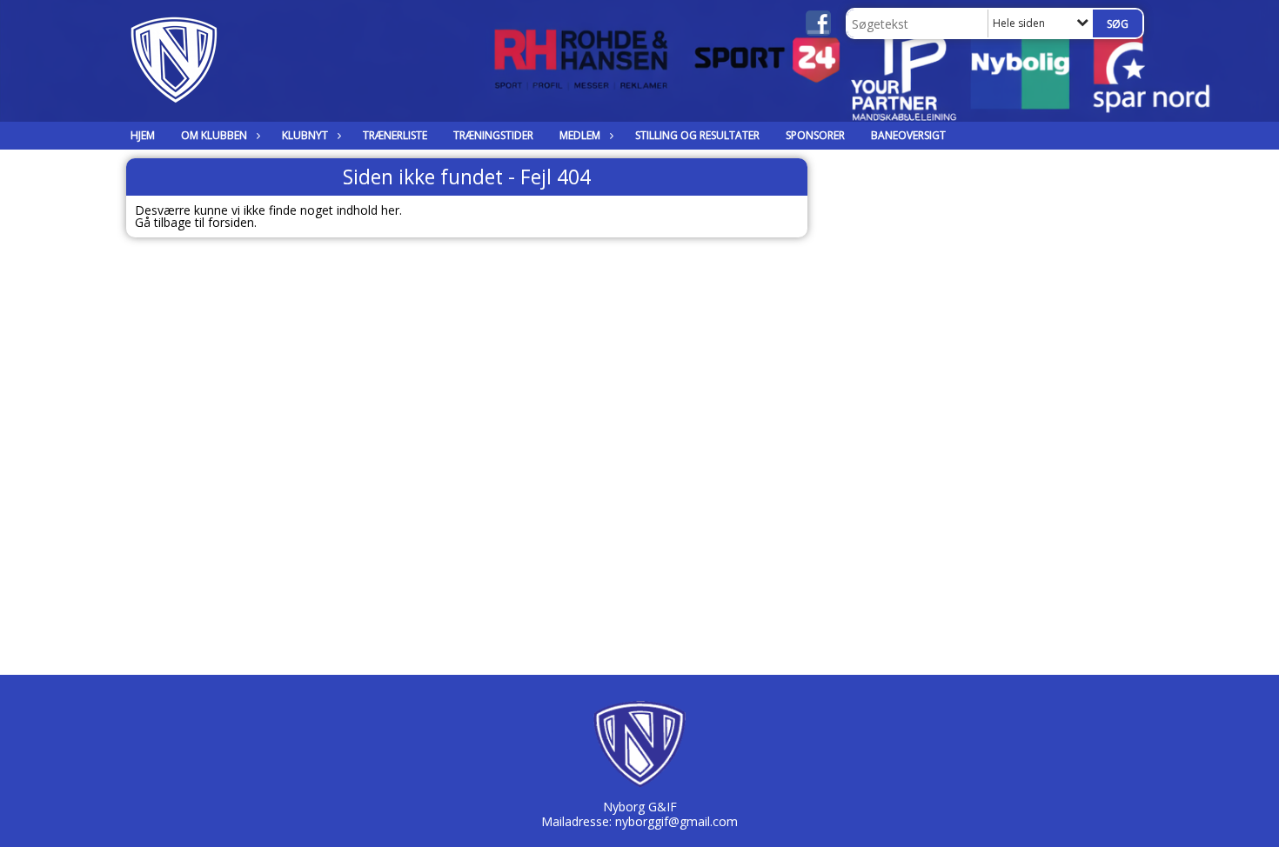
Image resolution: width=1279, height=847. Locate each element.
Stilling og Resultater (697, 135)
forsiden (231, 222)
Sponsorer (815, 135)
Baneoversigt (908, 135)
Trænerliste (395, 135)
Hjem (143, 135)
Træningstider (493, 135)
